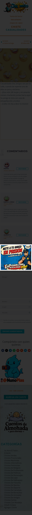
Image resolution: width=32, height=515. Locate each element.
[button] (29, 246)
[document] (16, 257)
